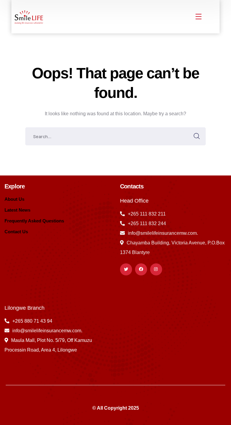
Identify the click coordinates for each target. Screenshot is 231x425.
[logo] (28, 16)
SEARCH (197, 136)
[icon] (126, 269)
